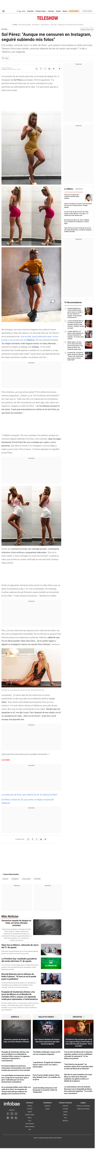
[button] (3, 11)
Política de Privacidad (83, 1109)
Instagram (15, 879)
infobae (4, 29)
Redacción (48, 1106)
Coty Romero (36, 24)
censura (5, 879)
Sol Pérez (37, 879)
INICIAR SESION (87, 11)
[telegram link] (11, 1117)
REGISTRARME (74, 11)
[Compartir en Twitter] (45, 68)
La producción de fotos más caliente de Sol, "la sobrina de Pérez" (29, 795)
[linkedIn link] (15, 1117)
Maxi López (53, 24)
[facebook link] (7, 1113)
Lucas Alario (26, 879)
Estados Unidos (41, 11)
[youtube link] (7, 1117)
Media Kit (65, 1120)
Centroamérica (29, 1123)
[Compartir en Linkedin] (49, 68)
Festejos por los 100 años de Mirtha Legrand (70, 24)
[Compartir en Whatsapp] (36, 68)
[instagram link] (15, 1113)
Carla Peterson (45, 24)
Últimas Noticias (29, 1126)
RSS (30, 1129)
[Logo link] (47, 18)
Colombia (51, 11)
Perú (29, 1120)
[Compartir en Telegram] (53, 68)
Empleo (47, 1109)
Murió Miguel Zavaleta (24, 24)
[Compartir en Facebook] (41, 68)
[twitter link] (11, 1113)
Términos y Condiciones (83, 1106)
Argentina (30, 11)
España (58, 11)
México (65, 11)
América (29, 1106)
